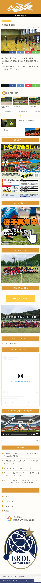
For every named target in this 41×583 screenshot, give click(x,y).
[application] (20, 425)
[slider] (19, 434)
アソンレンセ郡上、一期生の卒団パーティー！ (19, 468)
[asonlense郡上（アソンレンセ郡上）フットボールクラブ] (20, 12)
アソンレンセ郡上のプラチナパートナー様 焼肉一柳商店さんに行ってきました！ (21, 474)
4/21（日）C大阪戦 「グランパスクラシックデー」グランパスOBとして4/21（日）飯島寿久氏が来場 (21, 481)
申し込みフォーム (20, 298)
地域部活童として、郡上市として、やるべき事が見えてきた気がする (21, 462)
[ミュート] (34, 434)
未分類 (6, 511)
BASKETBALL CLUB (11, 496)
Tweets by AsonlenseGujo (11, 343)
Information (8, 506)
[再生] (4, 434)
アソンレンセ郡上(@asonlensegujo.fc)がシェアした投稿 (21, 402)
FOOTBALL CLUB (6, 21)
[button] (20, 425)
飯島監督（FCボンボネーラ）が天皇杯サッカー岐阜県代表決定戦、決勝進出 (21, 455)
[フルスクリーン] (37, 434)
